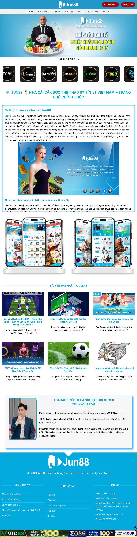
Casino (57, 12)
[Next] (130, 36)
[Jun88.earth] (68, 5)
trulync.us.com (111, 498)
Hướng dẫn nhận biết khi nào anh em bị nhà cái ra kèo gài (114, 370)
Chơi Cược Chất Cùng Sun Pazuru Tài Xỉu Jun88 (114, 320)
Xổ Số (80, 12)
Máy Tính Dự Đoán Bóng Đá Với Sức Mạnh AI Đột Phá (68, 320)
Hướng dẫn (42, 12)
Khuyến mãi (93, 12)
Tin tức (106, 12)
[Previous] (6, 36)
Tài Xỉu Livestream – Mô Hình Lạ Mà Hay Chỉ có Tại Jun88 (23, 370)
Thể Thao (69, 12)
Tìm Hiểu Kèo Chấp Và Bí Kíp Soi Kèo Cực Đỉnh (68, 370)
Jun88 (30, 12)
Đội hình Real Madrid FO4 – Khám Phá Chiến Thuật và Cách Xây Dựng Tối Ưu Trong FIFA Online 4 (23, 322)
